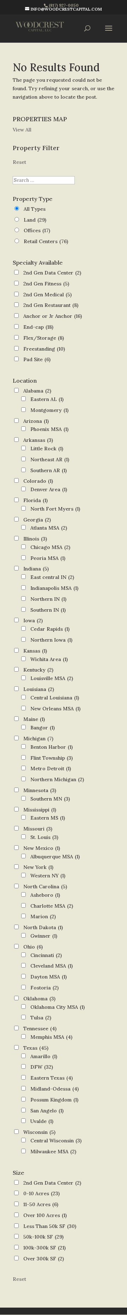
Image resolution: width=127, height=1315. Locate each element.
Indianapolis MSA (54, 588)
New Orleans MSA (55, 708)
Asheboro (45, 895)
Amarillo (43, 1056)
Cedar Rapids (49, 629)
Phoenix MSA (49, 429)
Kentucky (38, 670)
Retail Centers (46, 241)
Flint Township (51, 758)
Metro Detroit (50, 768)
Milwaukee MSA (53, 1151)
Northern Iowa (51, 640)
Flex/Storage (43, 338)
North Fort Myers (55, 509)
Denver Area (48, 489)
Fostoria (44, 987)
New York (38, 867)
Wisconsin (39, 1132)
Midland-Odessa (54, 1089)
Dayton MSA (48, 977)
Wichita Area (49, 659)
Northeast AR (49, 459)
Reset (19, 162)
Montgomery (49, 410)
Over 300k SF (43, 1258)
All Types (35, 209)
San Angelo (47, 1110)
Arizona (36, 421)
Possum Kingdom (54, 1100)
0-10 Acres (41, 1193)
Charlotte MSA (51, 906)
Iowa (33, 620)
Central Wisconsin (55, 1140)
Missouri (37, 829)
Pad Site (36, 359)
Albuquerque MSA (55, 856)
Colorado (38, 481)
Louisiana (38, 689)
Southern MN (50, 799)
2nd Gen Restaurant (50, 305)
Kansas (35, 651)
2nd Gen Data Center (52, 273)
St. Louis (44, 837)
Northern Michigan (57, 779)
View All (22, 129)
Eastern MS (47, 818)
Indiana (36, 569)
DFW (41, 1067)
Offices (37, 230)
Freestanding (44, 349)
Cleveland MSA (51, 966)
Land (35, 220)
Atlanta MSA (48, 528)
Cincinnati (46, 955)
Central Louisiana (54, 697)
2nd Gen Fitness (46, 283)
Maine (34, 719)
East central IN (52, 577)
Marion (43, 916)
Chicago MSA (50, 547)
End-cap (38, 327)
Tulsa (40, 1017)
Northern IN (48, 599)
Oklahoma (39, 998)
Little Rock (46, 448)
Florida (35, 500)
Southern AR (48, 470)
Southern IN (48, 610)
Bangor (42, 727)
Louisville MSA (51, 678)
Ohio (33, 947)
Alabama (37, 391)
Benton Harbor (51, 747)
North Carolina (45, 886)
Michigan (38, 738)
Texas (35, 1048)
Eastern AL (47, 399)
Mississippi (39, 810)
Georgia (37, 520)
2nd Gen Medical (47, 294)
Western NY (47, 875)
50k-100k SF (43, 1237)
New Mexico (41, 848)
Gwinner (43, 936)
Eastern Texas (51, 1078)
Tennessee (39, 1028)
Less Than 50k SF (49, 1226)
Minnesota (39, 790)
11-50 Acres (40, 1204)
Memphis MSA (51, 1037)
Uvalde (41, 1121)
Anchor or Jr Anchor (52, 316)
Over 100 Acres (45, 1215)
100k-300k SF (44, 1248)
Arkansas (38, 440)
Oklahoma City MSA (57, 1007)
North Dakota (43, 927)
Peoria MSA (47, 558)
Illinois (35, 539)
